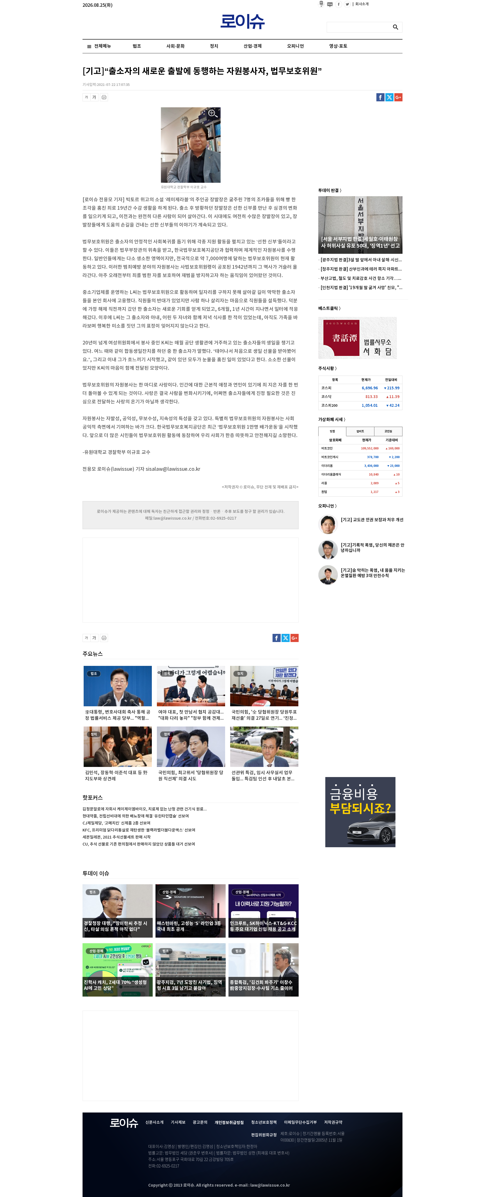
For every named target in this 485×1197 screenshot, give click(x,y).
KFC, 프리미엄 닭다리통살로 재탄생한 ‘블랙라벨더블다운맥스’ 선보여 (139, 830)
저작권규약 (333, 1122)
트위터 (389, 97)
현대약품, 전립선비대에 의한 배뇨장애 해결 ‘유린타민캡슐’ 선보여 (136, 816)
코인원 (388, 431)
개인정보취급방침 (229, 1122)
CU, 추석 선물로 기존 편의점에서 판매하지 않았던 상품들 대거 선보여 (139, 844)
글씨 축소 (87, 97)
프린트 (104, 97)
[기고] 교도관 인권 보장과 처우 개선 (372, 519)
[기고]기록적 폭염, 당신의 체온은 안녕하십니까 (372, 548)
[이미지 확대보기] (213, 114)
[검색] (397, 27)
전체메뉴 (102, 46)
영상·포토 (338, 46)
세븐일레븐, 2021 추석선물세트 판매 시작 (117, 837)
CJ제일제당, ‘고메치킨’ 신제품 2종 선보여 (116, 823)
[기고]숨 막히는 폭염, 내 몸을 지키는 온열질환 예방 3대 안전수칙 (373, 573)
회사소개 (361, 4)
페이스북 (380, 97)
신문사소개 (154, 1122)
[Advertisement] (139, 579)
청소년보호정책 (264, 1122)
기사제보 (178, 1122)
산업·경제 (253, 46)
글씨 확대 (94, 97)
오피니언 (295, 46)
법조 (137, 46)
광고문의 (200, 1122)
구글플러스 (398, 97)
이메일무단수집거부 (300, 1122)
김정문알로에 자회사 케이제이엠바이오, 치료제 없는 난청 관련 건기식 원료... (145, 809)
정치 (214, 46)
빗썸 (332, 431)
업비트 (360, 431)
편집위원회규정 (264, 1135)
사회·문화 (175, 46)
